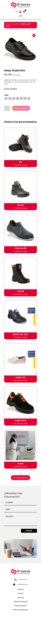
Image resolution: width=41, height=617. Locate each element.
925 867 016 (23, 579)
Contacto (20, 593)
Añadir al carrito (21, 108)
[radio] (6, 98)
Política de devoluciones (20, 609)
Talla (6, 95)
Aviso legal (20, 597)
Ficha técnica (10, 89)
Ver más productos (20, 477)
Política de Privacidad (20, 601)
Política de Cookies (20, 605)
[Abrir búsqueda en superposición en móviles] (17, 12)
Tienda (8, 24)
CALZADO (16, 24)
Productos (20, 589)
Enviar (29, 531)
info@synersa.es (23, 584)
